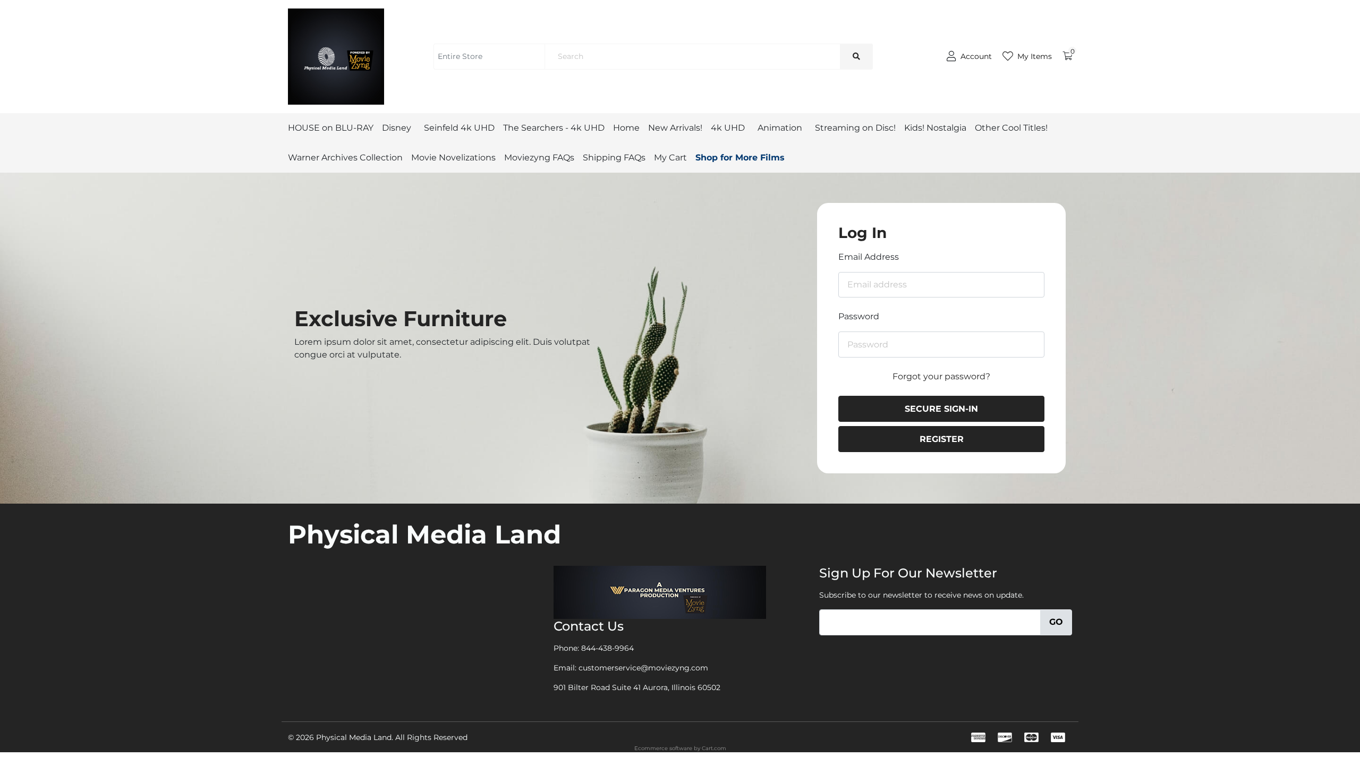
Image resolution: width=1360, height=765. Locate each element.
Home (626, 128)
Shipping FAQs (614, 157)
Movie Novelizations (453, 157)
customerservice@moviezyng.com (643, 668)
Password (858, 316)
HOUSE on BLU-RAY (330, 128)
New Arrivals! (675, 128)
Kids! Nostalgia (935, 128)
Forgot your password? (941, 376)
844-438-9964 (607, 648)
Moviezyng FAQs (539, 157)
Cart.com (714, 748)
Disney (396, 128)
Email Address (868, 257)
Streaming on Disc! (855, 128)
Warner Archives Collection (345, 157)
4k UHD (728, 128)
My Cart (670, 157)
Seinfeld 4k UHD (459, 128)
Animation (780, 128)
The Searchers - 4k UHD (554, 128)
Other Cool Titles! (1011, 128)
